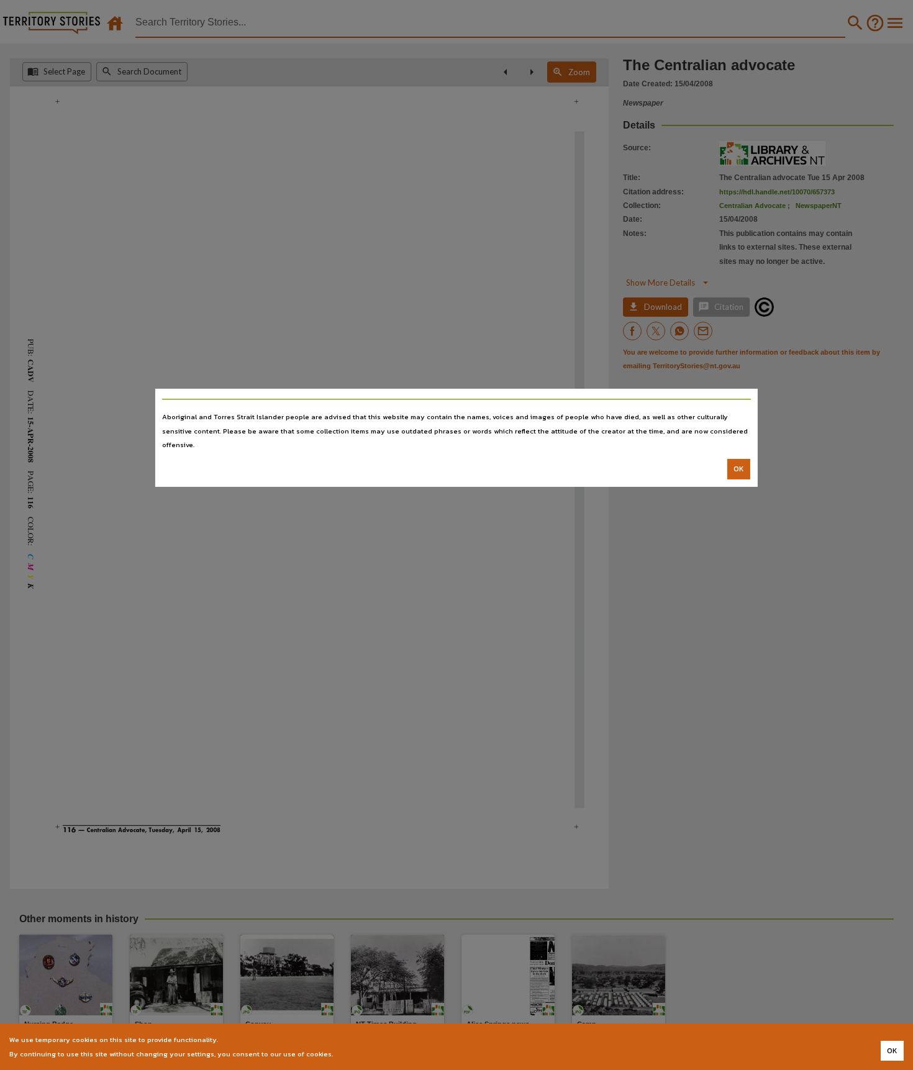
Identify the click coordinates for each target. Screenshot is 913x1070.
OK (739, 468)
